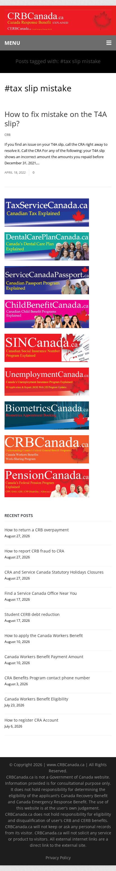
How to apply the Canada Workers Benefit (44, 635)
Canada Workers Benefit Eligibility (36, 699)
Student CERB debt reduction (32, 614)
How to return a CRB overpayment (37, 529)
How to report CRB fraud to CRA (34, 551)
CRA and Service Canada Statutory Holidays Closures (54, 572)
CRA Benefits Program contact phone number (47, 677)
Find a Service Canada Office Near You (41, 593)
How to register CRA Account (31, 720)
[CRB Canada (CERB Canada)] (58, 20)
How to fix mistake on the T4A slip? (56, 119)
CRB (7, 134)
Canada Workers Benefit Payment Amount (44, 656)
